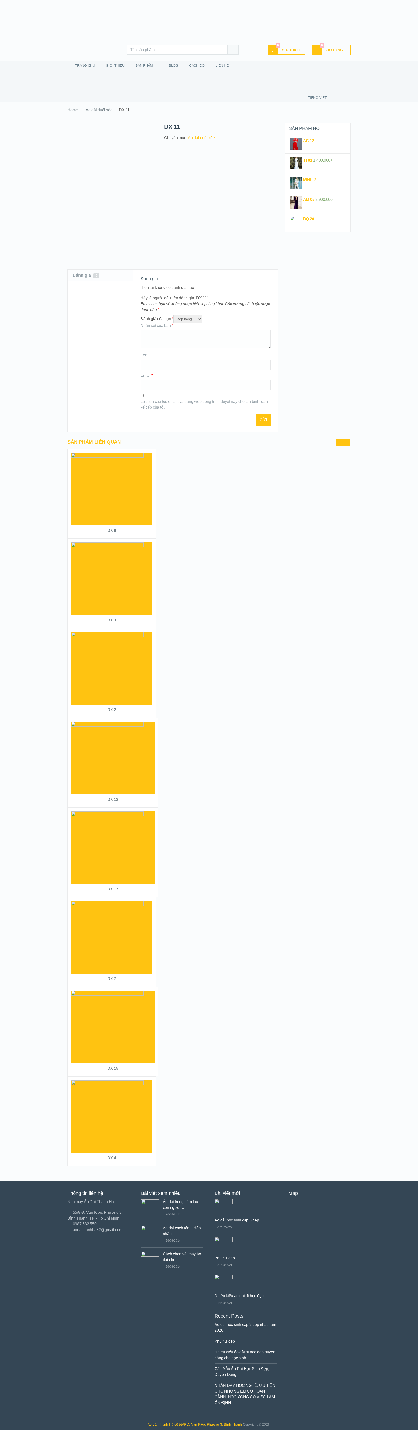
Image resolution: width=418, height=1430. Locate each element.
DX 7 (111, 979)
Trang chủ (84, 65)
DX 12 (112, 799)
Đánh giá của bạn (157, 319)
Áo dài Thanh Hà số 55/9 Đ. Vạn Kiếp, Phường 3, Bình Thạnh (195, 1424)
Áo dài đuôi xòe (99, 110)
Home (72, 110)
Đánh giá (85, 275)
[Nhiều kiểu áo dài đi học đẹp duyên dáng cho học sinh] (224, 1278)
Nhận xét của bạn (157, 326)
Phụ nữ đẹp (225, 1258)
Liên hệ (222, 65)
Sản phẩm (143, 65)
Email (147, 375)
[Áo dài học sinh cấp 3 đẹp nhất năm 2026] (224, 1202)
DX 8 (111, 530)
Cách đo (196, 65)
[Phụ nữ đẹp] (224, 1240)
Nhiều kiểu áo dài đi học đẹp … (242, 1296)
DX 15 (112, 1068)
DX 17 (112, 889)
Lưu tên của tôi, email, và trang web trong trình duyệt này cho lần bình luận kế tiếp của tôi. (204, 404)
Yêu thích (288, 48)
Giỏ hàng (332, 48)
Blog (173, 65)
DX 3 (111, 620)
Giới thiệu (115, 65)
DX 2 (111, 710)
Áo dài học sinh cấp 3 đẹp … (239, 1220)
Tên (145, 355)
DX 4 (111, 1158)
